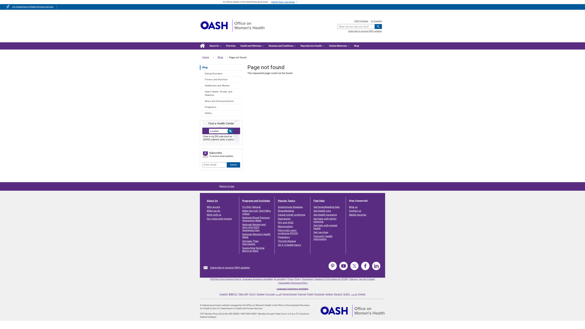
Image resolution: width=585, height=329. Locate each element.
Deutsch (338, 294)
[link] (207, 267)
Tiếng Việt (243, 294)
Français (302, 294)
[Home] (232, 30)
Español (224, 294)
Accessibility (280, 279)
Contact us (355, 210)
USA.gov (353, 279)
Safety (208, 113)
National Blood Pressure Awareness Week (256, 219)
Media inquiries (357, 214)
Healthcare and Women (217, 85)
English (361, 294)
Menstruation (285, 226)
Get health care (322, 210)
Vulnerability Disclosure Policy (293, 283)
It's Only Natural (251, 207)
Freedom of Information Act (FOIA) (331, 279)
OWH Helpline (361, 21)
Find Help (319, 200)
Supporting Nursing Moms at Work (253, 249)
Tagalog (261, 294)
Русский (270, 294)
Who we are (213, 207)
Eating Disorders (214, 73)
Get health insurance (325, 214)
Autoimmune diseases (290, 207)
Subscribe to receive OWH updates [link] (230, 267)
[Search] (378, 26)
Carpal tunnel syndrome (291, 214)
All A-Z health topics (289, 245)
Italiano (329, 294)
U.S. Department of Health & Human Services (32, 7)
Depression (284, 218)
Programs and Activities (256, 200)
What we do (213, 210)
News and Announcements (219, 101)
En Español (376, 21)
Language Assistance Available (257, 279)
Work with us (214, 214)
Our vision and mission (219, 218)
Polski (310, 294)
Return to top (226, 186)
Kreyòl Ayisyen (289, 294)
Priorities (231, 46)
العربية (278, 294)
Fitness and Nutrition (216, 79)
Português (319, 294)
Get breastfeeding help (327, 207)
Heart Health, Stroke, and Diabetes (218, 93)
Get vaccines (321, 232)
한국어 (252, 294)
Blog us (353, 207)
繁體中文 (233, 294)
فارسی (354, 294)
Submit (233, 164)
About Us (212, 200)
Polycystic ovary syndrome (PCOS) (288, 232)
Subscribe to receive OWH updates (365, 31)
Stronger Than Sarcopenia (250, 243)
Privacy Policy (294, 279)
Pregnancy (210, 107)
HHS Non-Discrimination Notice (225, 279)
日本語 (346, 294)
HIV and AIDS (285, 222)
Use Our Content (367, 279)
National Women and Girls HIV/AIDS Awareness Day (254, 227)
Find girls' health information (323, 238)
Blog (356, 46)
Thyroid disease (287, 241)
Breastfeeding (286, 210)
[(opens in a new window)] (333, 269)
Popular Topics (286, 200)
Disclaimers (307, 279)
